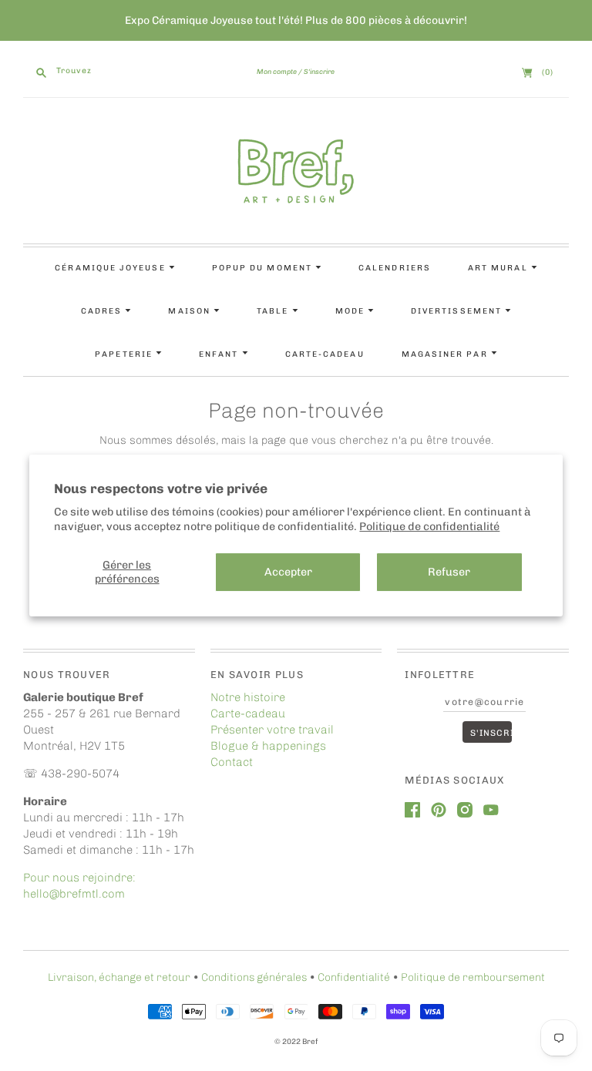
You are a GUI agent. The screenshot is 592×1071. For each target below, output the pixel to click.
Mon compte (277, 72)
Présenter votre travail (272, 730)
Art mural (499, 268)
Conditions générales (254, 977)
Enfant (220, 354)
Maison (191, 311)
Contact (231, 762)
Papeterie (125, 354)
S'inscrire (319, 72)
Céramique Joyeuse (111, 268)
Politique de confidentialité (429, 526)
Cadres (103, 311)
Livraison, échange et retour (119, 977)
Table (274, 311)
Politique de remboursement (473, 977)
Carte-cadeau (325, 354)
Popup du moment (263, 268)
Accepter (288, 572)
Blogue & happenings (268, 746)
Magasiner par (446, 354)
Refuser (449, 572)
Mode (351, 311)
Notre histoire (247, 697)
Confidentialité (354, 977)
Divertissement (458, 311)
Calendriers (394, 268)
